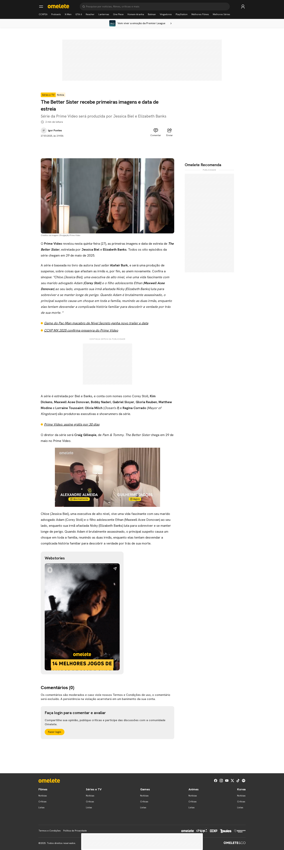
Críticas (42, 801)
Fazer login (54, 732)
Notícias (42, 795)
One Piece (118, 14)
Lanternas (103, 14)
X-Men (68, 14)
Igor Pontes (55, 130)
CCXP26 (43, 14)
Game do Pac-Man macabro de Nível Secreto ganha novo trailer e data (96, 323)
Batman (152, 14)
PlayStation (182, 14)
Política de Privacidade (75, 830)
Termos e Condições (49, 830)
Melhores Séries (221, 14)
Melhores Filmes (200, 14)
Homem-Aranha (136, 14)
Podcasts (56, 14)
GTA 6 (78, 14)
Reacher (90, 14)
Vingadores (166, 14)
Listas (41, 807)
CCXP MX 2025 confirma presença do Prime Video (81, 330)
